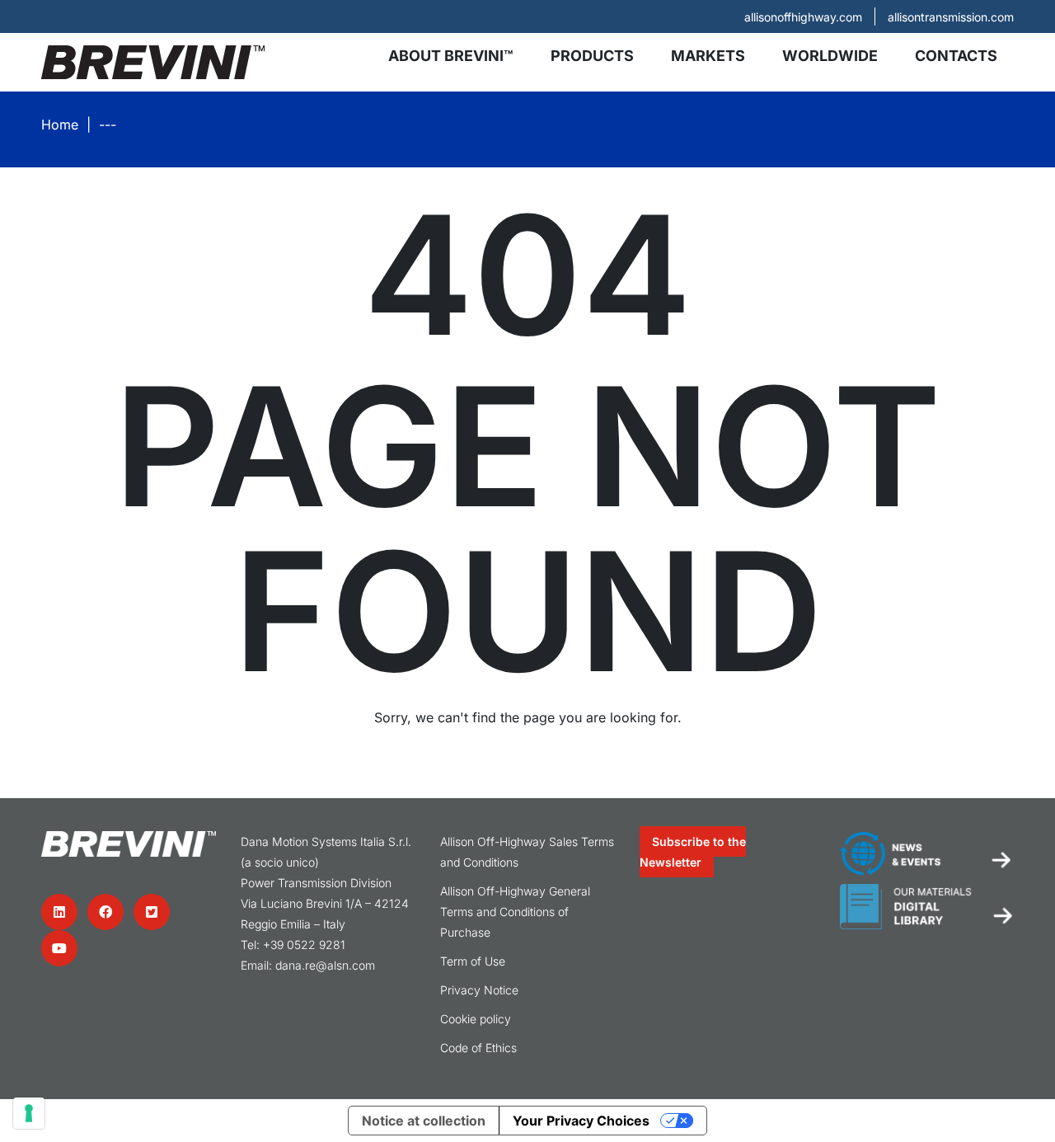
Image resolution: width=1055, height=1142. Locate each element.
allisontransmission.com (951, 17)
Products (592, 55)
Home (59, 124)
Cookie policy (475, 1019)
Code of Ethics (478, 1048)
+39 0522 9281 (304, 945)
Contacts (956, 55)
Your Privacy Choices (581, 1120)
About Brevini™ (450, 55)
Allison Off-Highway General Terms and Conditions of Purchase (515, 911)
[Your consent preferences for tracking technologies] (29, 1113)
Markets (708, 55)
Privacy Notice (479, 990)
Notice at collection (423, 1120)
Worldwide (830, 55)
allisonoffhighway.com (803, 17)
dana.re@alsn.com (325, 965)
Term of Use (472, 961)
